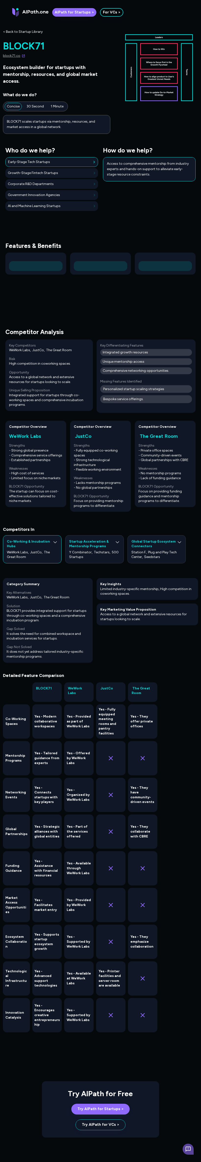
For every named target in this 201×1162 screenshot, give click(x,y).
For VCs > (111, 12)
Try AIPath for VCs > (100, 1124)
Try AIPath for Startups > (100, 1109)
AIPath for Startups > (74, 12)
